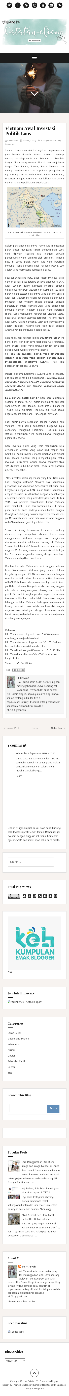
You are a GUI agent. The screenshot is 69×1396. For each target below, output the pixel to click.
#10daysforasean (48, 141)
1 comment (10, 144)
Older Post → (58, 728)
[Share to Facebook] (23, 670)
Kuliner (11, 1050)
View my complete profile (21, 1302)
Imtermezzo (14, 1044)
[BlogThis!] (16, 670)
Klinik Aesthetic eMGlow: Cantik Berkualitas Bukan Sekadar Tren (39, 1217)
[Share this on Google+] (22, 663)
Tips (10, 1073)
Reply (19, 776)
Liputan (12, 1056)
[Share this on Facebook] (14, 663)
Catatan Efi (33, 1381)
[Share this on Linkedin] (30, 663)
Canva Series (14, 1033)
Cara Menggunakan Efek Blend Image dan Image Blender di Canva (40, 1164)
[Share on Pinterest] (26, 663)
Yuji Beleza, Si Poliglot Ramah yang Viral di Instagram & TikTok (40, 1191)
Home (35, 728)
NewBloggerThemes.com (54, 1385)
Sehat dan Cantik (16, 1061)
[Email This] (13, 670)
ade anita (21, 753)
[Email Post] (7, 670)
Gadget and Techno (18, 1039)
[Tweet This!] (18, 663)
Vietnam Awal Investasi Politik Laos (30, 130)
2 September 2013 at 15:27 (41, 753)
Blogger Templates (35, 1389)
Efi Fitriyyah (29, 1266)
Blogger (55, 1381)
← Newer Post (11, 728)
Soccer (11, 1067)
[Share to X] (19, 670)
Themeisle (18, 1385)
